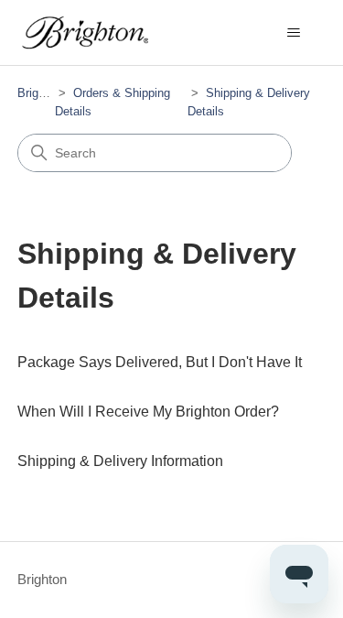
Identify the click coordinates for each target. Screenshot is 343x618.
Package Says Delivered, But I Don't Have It (159, 362)
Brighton (39, 93)
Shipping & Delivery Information (120, 461)
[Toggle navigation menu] (293, 33)
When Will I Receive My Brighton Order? (148, 411)
